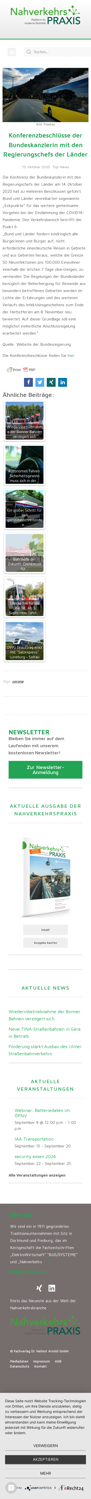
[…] (46, 1261)
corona (18, 681)
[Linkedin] (52, 1288)
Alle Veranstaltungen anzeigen (37, 1175)
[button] (12, 52)
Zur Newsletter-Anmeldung (45, 769)
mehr (45, 1473)
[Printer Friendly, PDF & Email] (21, 370)
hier (71, 355)
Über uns (21, 1215)
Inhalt (45, 929)
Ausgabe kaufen (45, 942)
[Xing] (39, 1288)
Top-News (60, 167)
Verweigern (45, 1445)
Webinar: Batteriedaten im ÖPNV (42, 1113)
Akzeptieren (45, 1459)
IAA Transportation (34, 1139)
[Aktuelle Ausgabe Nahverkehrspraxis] (45, 877)
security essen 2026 (35, 1156)
